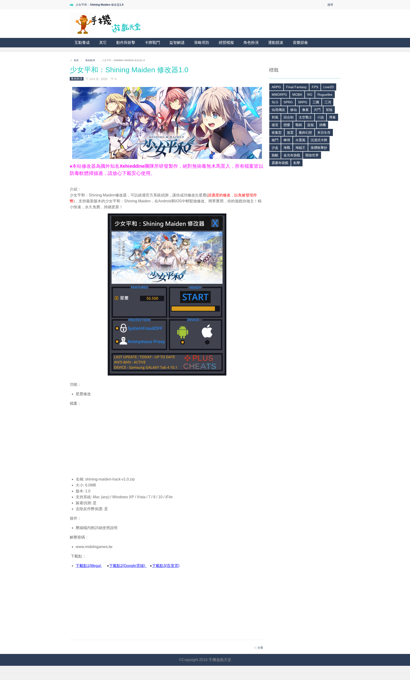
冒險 (329, 110)
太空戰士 (305, 117)
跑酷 (275, 155)
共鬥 (317, 110)
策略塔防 (201, 43)
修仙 (293, 110)
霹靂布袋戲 (280, 163)
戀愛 (287, 125)
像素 (305, 110)
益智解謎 (177, 43)
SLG (275, 102)
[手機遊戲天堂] (105, 23)
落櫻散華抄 (319, 148)
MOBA (297, 94)
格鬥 (275, 140)
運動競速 (275, 43)
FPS (315, 87)
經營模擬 (226, 43)
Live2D (328, 87)
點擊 (297, 163)
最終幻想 (305, 132)
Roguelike (324, 94)
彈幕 (332, 117)
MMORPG (279, 94)
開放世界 (312, 155)
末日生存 (324, 132)
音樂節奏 (300, 43)
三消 (327, 102)
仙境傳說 (278, 110)
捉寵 (310, 125)
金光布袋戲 (292, 155)
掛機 (322, 125)
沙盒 (275, 148)
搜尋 (330, 4)
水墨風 (300, 140)
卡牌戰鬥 (152, 43)
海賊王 (300, 148)
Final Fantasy (296, 87)
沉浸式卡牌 (319, 140)
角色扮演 (251, 43)
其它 (103, 43)
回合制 (289, 117)
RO (309, 94)
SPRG (288, 102)
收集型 (277, 132)
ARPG (276, 87)
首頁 (76, 60)
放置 (290, 132)
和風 (275, 117)
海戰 (287, 148)
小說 (320, 117)
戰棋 (298, 125)
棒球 (287, 140)
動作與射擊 (125, 43)
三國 (315, 102)
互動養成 (82, 43)
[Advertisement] (167, 439)
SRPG (302, 102)
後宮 (275, 125)
